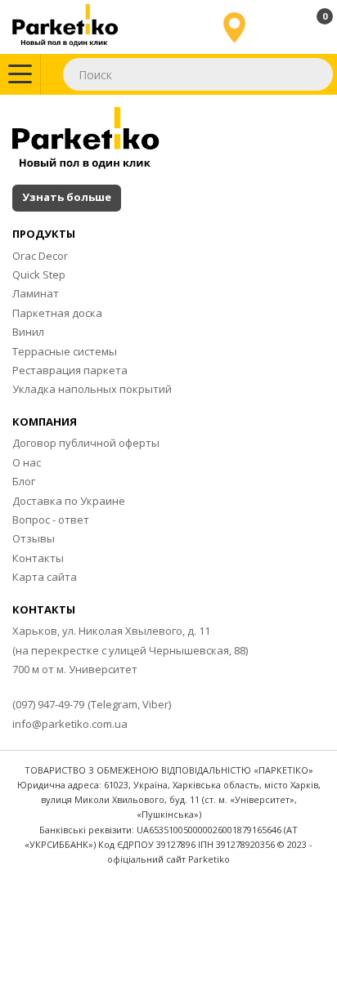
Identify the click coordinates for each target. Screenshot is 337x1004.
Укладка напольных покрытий (92, 389)
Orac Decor (40, 255)
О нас (26, 462)
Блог (23, 481)
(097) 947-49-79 (48, 704)
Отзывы (33, 538)
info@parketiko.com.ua (70, 723)
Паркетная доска (57, 313)
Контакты (38, 558)
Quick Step (38, 274)
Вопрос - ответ (50, 519)
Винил (28, 331)
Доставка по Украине (68, 500)
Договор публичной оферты (86, 442)
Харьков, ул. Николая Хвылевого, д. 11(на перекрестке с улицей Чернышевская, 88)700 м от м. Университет (130, 649)
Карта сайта (44, 576)
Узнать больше (66, 197)
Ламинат (35, 293)
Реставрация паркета (70, 370)
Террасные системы (64, 351)
